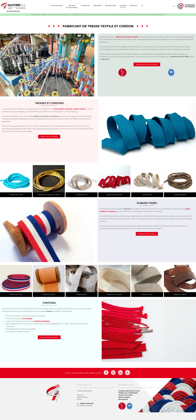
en (174, 6)
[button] (142, 6)
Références (110, 5)
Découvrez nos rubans (146, 234)
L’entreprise (57, 5)
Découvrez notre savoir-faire (147, 64)
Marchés (97, 5)
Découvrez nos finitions (49, 337)
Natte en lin (147, 195)
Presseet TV (123, 6)
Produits (85, 5)
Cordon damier (180, 195)
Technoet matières (72, 6)
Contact (134, 5)
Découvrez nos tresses (49, 137)
